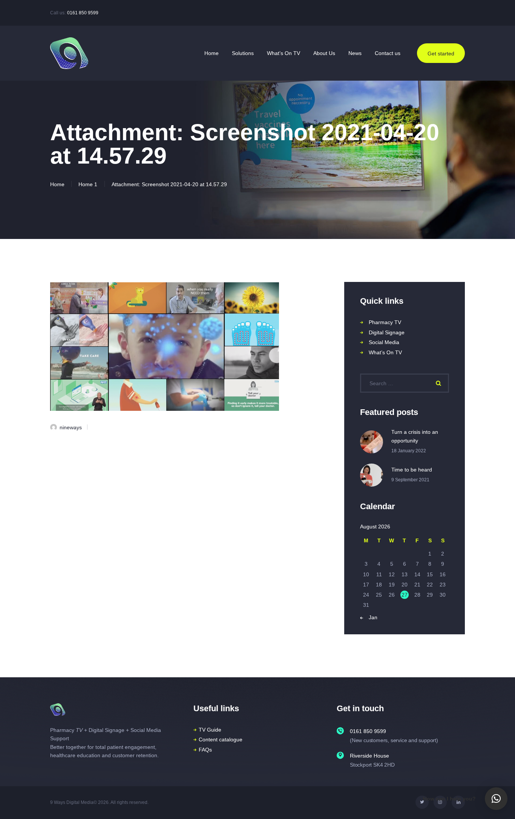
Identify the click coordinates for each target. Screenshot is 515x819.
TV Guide (210, 730)
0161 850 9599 (82, 12)
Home (57, 184)
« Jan (370, 617)
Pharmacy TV (385, 322)
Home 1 (87, 184)
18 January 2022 (408, 450)
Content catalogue (220, 739)
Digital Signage (387, 332)
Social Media (384, 342)
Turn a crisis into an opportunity (414, 436)
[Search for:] (404, 383)
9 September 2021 (410, 479)
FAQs (205, 750)
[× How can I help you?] (496, 798)
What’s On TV (385, 352)
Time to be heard (411, 470)
